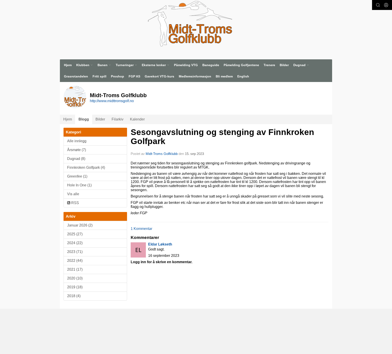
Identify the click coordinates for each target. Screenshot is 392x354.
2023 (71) (75, 252)
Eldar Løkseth (160, 244)
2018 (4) (74, 296)
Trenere (269, 65)
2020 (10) (75, 278)
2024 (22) (75, 243)
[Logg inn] (386, 5)
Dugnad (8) (76, 159)
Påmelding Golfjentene (241, 65)
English (243, 76)
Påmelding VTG (186, 65)
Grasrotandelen (76, 76)
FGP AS (134, 76)
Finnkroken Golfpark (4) (86, 167)
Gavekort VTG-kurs (159, 76)
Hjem (68, 65)
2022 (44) (75, 260)
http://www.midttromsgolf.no (112, 101)
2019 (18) (75, 287)
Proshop (117, 76)
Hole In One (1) (79, 185)
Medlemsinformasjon (195, 76)
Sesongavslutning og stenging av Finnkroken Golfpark (222, 137)
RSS (74, 203)
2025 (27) (75, 234)
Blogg (83, 119)
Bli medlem (224, 76)
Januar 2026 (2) (80, 225)
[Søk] (378, 5)
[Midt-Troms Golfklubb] (190, 23)
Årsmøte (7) (76, 150)
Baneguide (210, 65)
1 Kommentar (141, 229)
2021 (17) (75, 269)
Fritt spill (99, 76)
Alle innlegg (76, 141)
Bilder (284, 65)
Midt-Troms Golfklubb (162, 154)
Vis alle (73, 194)
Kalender (137, 119)
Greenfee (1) (77, 176)
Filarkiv (117, 119)
